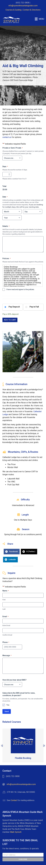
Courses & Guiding (13, 10)
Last (4, 609)
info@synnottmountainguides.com (23, 5)
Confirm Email (7, 635)
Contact (14, 800)
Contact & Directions (31, 10)
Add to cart (10, 320)
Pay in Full (34, 307)
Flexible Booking (23, 758)
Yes (7, 705)
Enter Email (6, 625)
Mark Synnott (15, 832)
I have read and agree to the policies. (20, 289)
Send (7, 711)
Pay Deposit (14, 307)
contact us (6, 137)
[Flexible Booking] (23, 741)
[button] (39, 335)
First (4, 600)
